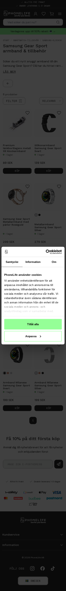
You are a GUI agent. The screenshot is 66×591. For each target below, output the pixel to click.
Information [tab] (33, 261)
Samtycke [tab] (12, 261)
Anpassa (31, 336)
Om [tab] (54, 261)
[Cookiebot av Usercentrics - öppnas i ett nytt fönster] (46, 251)
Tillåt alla (33, 324)
